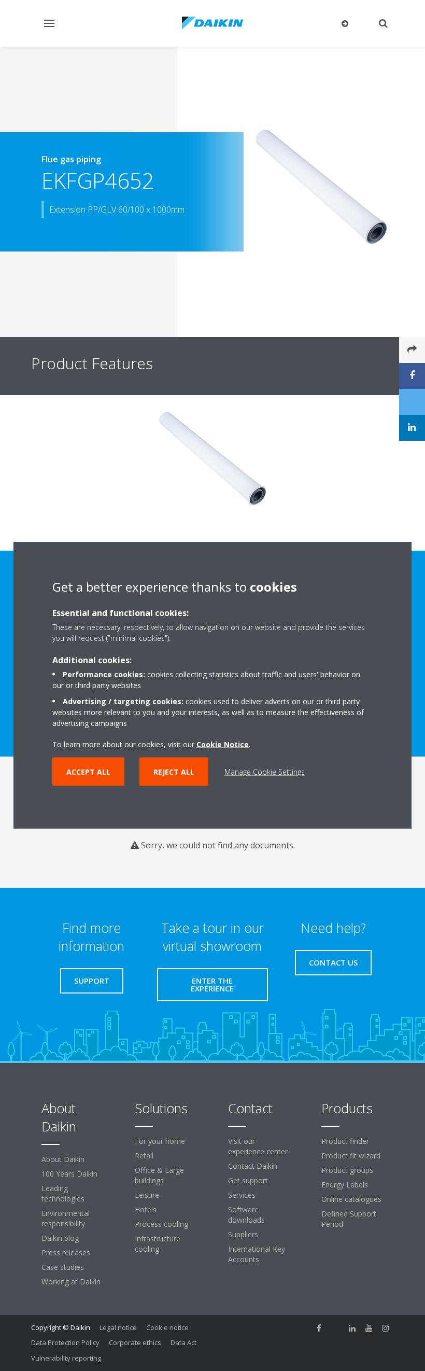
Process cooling (161, 1224)
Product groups (347, 1170)
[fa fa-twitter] (336, 1328)
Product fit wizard (350, 1155)
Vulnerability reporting (66, 1358)
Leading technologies (62, 1193)
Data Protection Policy (65, 1342)
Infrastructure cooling (157, 1244)
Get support (248, 1180)
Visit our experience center (258, 1146)
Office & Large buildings (159, 1175)
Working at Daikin (71, 1281)
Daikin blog (60, 1238)
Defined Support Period (348, 1219)
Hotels (146, 1209)
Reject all (173, 772)
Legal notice (118, 1327)
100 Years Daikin (69, 1174)
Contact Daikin (252, 1166)
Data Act (183, 1342)
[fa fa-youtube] (369, 1328)
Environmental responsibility (65, 1218)
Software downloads (246, 1215)
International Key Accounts (256, 1254)
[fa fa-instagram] (385, 1328)
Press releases (65, 1252)
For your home (160, 1141)
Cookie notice (167, 1327)
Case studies (62, 1267)
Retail (144, 1155)
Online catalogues (351, 1199)
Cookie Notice (222, 744)
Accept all (88, 772)
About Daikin (62, 1159)
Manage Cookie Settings (264, 772)
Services (242, 1195)
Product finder (345, 1141)
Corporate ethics (135, 1342)
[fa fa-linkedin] (352, 1328)
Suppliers (243, 1234)
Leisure (147, 1195)
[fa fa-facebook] (319, 1328)
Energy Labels (344, 1185)
